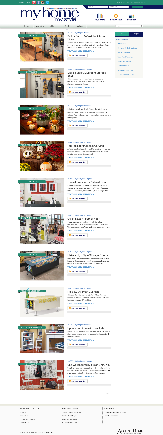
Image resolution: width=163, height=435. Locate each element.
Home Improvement (125, 52)
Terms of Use (35, 432)
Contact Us (24, 416)
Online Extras (24, 422)
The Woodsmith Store (111, 416)
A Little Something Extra (126, 75)
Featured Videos (123, 66)
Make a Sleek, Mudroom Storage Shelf (86, 75)
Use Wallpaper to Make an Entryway (88, 365)
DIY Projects (122, 43)
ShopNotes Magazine (69, 422)
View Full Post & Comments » (80, 51)
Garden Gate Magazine (70, 416)
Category (136, 34)
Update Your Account (27, 419)
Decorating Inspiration (125, 70)
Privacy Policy (25, 432)
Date (121, 34)
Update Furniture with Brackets (85, 328)
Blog (67, 26)
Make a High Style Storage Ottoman (88, 255)
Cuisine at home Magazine (71, 412)
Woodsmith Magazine (69, 419)
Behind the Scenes (124, 61)
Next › (108, 394)
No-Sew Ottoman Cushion (83, 292)
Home (26, 26)
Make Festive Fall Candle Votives (87, 109)
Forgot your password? (137, 2)
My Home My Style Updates (127, 48)
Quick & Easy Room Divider (83, 219)
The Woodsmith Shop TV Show (115, 412)
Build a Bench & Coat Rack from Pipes (86, 38)
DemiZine (40, 26)
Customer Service (47, 432)
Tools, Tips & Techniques (126, 57)
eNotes (53, 26)
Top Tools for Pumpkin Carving (85, 146)
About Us (23, 412)
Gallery (80, 26)
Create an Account (122, 2)
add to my (78, 55)
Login (137, 7)
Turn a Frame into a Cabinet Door (87, 182)
